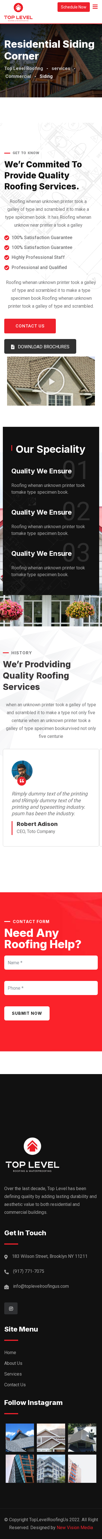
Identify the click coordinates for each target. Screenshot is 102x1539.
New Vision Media (75, 1527)
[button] (51, 381)
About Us (13, 1363)
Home (10, 1352)
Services (13, 1374)
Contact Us (15, 1384)
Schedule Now (73, 7)
